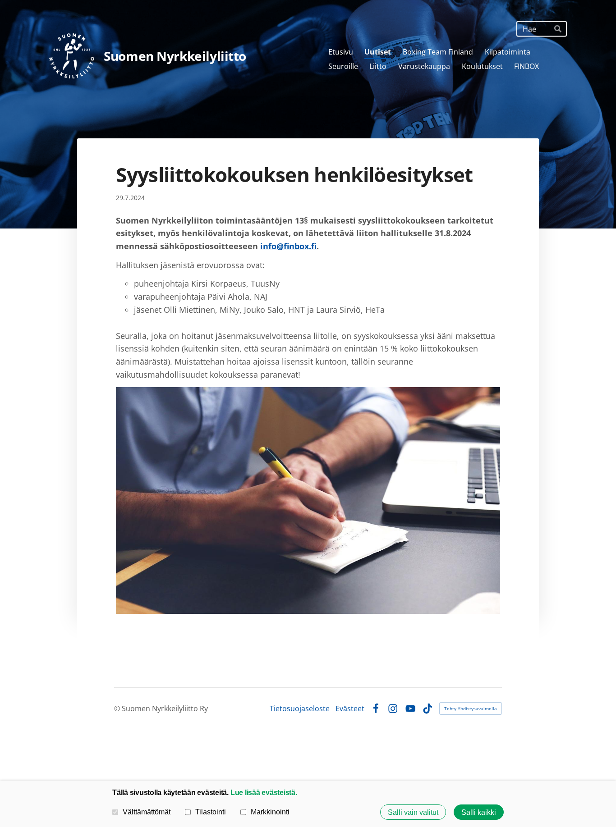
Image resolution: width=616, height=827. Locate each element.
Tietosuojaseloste (300, 708)
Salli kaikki (478, 812)
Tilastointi (210, 812)
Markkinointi (270, 812)
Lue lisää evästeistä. (263, 792)
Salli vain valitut (413, 812)
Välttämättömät (146, 812)
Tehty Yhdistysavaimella (470, 708)
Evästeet (350, 708)
